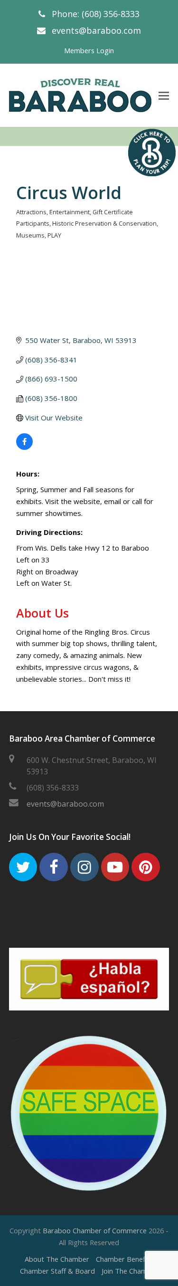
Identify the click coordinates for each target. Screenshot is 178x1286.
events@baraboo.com (96, 30)
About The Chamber (57, 1259)
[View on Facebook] (24, 447)
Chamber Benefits (124, 1259)
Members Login (89, 50)
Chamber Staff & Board (57, 1271)
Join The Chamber (130, 1271)
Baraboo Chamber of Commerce (95, 1230)
